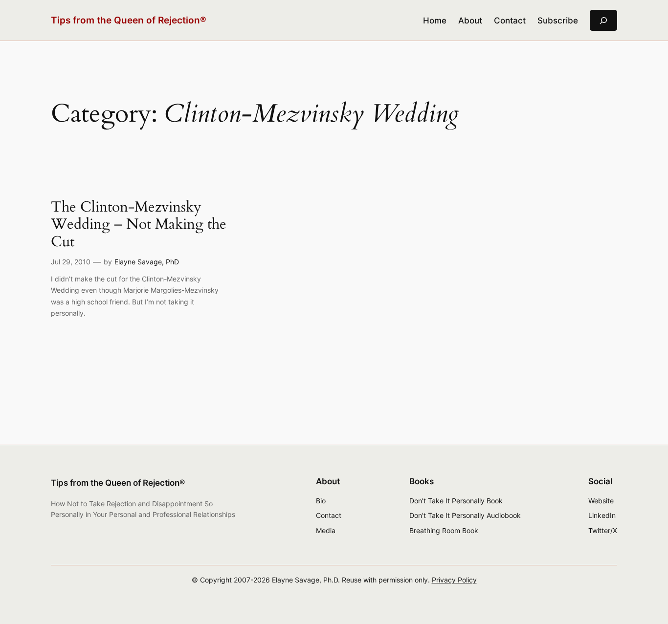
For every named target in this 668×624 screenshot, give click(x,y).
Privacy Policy (454, 580)
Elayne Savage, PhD (146, 262)
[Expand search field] (603, 20)
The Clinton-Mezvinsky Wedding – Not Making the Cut (138, 225)
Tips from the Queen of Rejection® (128, 20)
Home (434, 20)
